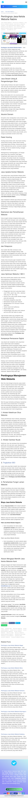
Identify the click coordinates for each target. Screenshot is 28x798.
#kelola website (19, 632)
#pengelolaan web (20, 634)
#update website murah (17, 637)
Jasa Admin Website (9, 11)
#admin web (8, 628)
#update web (18, 635)
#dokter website (17, 628)
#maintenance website (7, 634)
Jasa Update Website (19, 26)
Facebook (12, 622)
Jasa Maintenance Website (13, 25)
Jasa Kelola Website (18, 22)
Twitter (18, 622)
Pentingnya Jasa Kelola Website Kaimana (12, 690)
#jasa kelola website (16, 630)
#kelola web (10, 632)
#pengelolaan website (7, 635)
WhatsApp (5, 625)
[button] (26, 2)
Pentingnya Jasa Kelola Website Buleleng (12, 734)
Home (2, 11)
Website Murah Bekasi (7, 28)
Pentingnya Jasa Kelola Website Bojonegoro (13, 711)
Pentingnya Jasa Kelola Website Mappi (12, 645)
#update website (5, 637)
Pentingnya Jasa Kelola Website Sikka (12, 668)
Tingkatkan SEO (9, 463)
